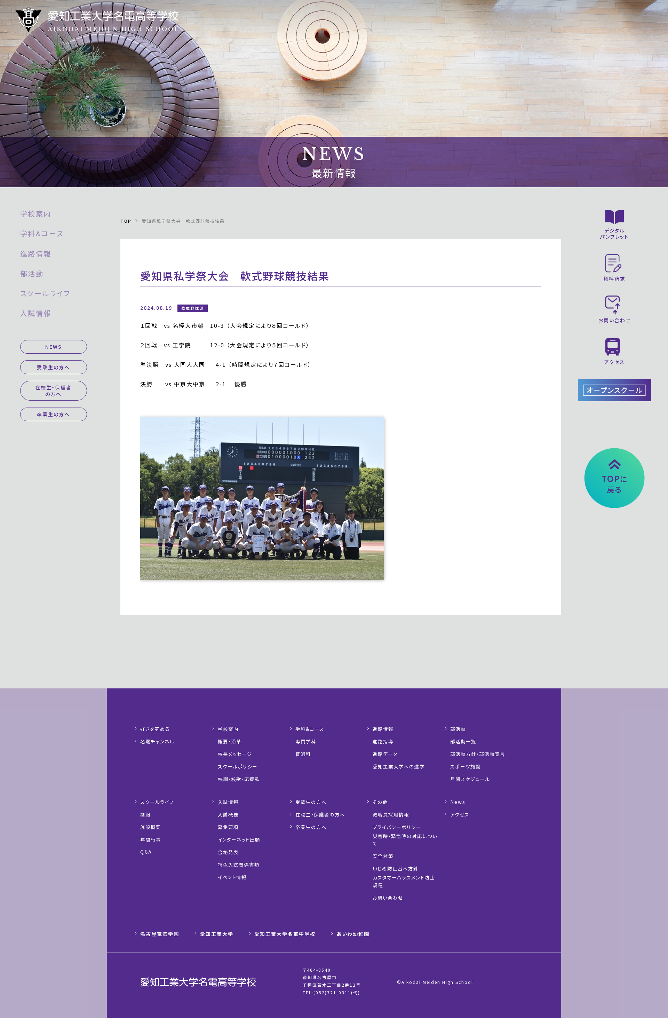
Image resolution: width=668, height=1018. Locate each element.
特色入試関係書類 (239, 864)
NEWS (53, 346)
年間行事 (150, 839)
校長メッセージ (235, 753)
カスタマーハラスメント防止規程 (404, 881)
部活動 (32, 273)
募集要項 (228, 826)
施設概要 (150, 826)
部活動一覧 (463, 741)
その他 (380, 801)
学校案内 (35, 213)
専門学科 (305, 741)
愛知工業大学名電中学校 (285, 933)
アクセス (459, 814)
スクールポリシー (237, 766)
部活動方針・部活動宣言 (477, 753)
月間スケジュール (470, 778)
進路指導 (383, 741)
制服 (145, 814)
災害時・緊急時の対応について (405, 839)
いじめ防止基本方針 (396, 868)
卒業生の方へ (53, 414)
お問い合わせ (388, 897)
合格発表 (228, 852)
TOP (126, 221)
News (458, 801)
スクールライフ (45, 293)
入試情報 (35, 313)
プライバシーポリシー (397, 826)
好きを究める (155, 728)
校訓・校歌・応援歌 (239, 778)
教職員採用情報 (391, 814)
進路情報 (35, 253)
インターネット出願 (239, 839)
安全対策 (383, 855)
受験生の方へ (53, 367)
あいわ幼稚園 (352, 933)
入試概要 (228, 814)
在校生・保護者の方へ (53, 390)
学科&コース (42, 233)
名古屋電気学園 (159, 933)
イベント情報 (232, 877)
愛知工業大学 (216, 933)
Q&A (146, 852)
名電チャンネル (157, 741)
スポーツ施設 (465, 766)
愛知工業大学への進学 (399, 766)
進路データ (385, 753)
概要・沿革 (229, 741)
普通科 (303, 753)
